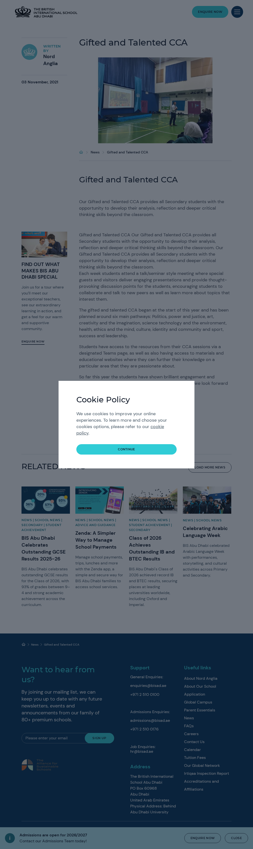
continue (126, 449)
